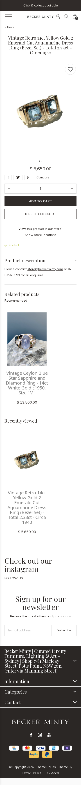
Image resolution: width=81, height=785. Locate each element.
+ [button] (72, 189)
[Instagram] (40, 735)
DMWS (27, 773)
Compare (42, 177)
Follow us (13, 578)
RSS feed (52, 773)
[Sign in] (58, 16)
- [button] (9, 189)
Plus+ (39, 773)
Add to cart (40, 201)
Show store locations (40, 235)
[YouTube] (49, 735)
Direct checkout (40, 214)
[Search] (66, 16)
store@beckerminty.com (45, 269)
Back (10, 27)
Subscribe (64, 630)
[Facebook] (31, 735)
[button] (8, 16)
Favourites (70, 69)
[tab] (40, 260)
